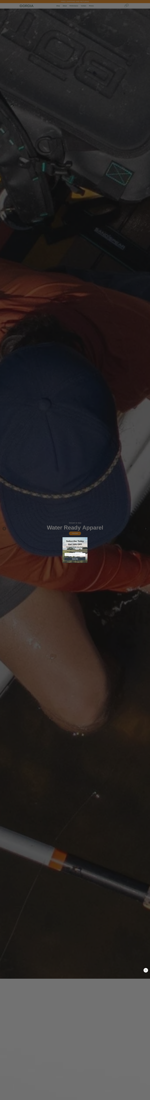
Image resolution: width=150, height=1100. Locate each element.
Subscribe (75, 559)
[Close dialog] (86, 538)
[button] (146, 970)
